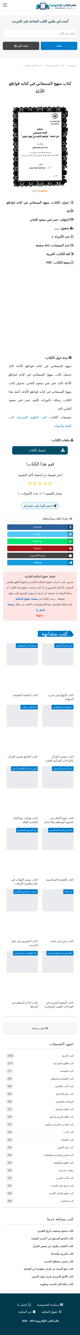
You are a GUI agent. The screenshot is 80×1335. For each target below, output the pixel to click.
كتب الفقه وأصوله (64, 1109)
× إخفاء (40, 615)
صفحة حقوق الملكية (27, 598)
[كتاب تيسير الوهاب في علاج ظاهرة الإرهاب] (22, 851)
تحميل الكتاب (37, 450)
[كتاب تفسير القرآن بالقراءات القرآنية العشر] (57, 728)
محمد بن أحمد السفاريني (60, 830)
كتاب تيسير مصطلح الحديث (58, 1261)
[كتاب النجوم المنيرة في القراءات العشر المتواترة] (57, 974)
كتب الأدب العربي (64, 1178)
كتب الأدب (68, 1132)
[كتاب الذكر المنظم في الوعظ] (22, 974)
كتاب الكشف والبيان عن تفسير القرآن (53, 1246)
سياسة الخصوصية (48, 1304)
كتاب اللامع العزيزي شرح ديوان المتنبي (52, 1276)
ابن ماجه (68, 891)
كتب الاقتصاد (67, 1139)
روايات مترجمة (66, 1170)
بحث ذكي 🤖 (21, 45)
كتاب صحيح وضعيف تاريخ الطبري (55, 1230)
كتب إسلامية (67, 1200)
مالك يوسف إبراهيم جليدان (60, 953)
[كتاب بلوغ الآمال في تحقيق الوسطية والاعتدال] (57, 789)
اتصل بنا (22, 1304)
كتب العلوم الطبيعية (63, 1162)
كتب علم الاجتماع (64, 1093)
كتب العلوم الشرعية (31, 417)
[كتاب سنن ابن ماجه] (57, 912)
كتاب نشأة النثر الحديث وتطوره (56, 1284)
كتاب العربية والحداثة (62, 1253)
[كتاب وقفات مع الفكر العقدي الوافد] (22, 789)
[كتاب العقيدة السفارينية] (57, 851)
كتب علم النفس (65, 1147)
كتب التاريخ (67, 1055)
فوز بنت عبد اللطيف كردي (24, 768)
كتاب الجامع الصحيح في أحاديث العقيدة (52, 1238)
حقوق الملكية (49, 1311)
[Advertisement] (40, 307)
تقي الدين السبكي (64, 645)
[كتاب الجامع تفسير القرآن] (22, 728)
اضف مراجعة (39, 1028)
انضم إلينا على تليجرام (38, 506)
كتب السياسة (66, 1071)
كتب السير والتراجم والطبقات (58, 1155)
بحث (59, 45)
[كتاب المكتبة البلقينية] (22, 666)
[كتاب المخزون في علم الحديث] (22, 912)
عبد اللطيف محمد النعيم (25, 953)
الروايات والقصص (64, 1101)
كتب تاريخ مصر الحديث (62, 1185)
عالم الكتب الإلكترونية (47, 1321)
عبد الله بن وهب (29, 707)
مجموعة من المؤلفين (26, 645)
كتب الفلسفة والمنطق (62, 1078)
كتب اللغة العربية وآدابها (61, 1116)
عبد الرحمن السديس (62, 768)
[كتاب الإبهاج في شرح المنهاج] (57, 666)
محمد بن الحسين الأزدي (25, 891)
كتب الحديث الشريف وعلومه (59, 1124)
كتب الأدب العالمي (64, 1086)
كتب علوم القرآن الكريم (61, 1193)
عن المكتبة (25, 1311)
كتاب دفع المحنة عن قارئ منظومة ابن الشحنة (48, 1269)
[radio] (50, 484)
